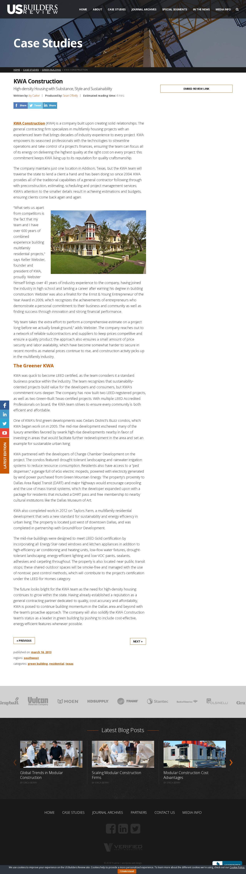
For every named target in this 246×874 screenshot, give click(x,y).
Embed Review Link (196, 88)
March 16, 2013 (41, 652)
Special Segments (174, 9)
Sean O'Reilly (70, 95)
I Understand (127, 871)
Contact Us (165, 812)
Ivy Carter (34, 95)
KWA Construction (29, 123)
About (97, 9)
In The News (201, 9)
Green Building (38, 664)
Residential (56, 664)
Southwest (31, 658)
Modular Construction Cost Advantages (186, 775)
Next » (138, 641)
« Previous (24, 640)
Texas (69, 664)
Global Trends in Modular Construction (41, 775)
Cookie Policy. (237, 867)
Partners (139, 812)
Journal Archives (143, 9)
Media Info (223, 9)
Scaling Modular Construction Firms (116, 775)
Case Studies (117, 9)
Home (83, 9)
